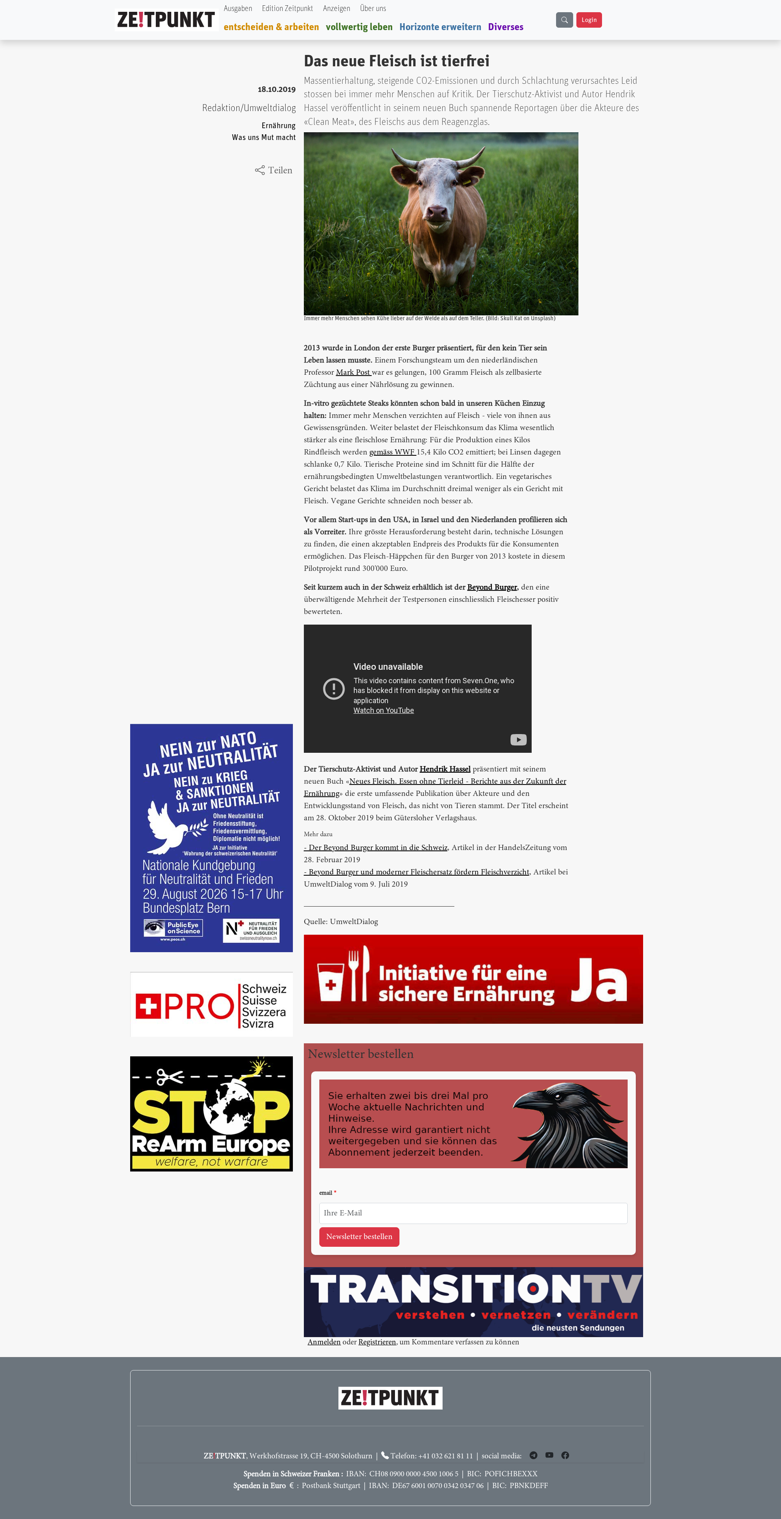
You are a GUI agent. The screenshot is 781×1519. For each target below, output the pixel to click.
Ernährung (279, 126)
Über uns (373, 9)
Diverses (506, 27)
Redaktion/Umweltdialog (249, 108)
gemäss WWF (393, 452)
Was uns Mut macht (264, 138)
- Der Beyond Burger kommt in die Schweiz (375, 848)
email (325, 1193)
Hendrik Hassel (445, 769)
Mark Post (354, 373)
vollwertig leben (359, 27)
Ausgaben (238, 9)
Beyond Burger (492, 588)
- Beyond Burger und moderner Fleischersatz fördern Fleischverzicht (416, 872)
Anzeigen (336, 9)
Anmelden (324, 1342)
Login (589, 20)
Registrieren (377, 1342)
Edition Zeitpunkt (287, 9)
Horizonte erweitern (440, 27)
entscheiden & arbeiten (271, 27)
